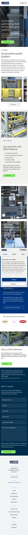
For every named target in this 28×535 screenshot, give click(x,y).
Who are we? (14, 509)
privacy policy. (10, 447)
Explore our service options (12, 307)
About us (5, 363)
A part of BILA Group (14, 512)
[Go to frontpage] (5, 3)
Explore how (6, 42)
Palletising (13, 104)
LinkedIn (14, 524)
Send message (7, 452)
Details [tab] (14, 254)
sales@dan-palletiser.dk (14, 482)
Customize (13, 284)
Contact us (8, 175)
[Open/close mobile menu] (26, 3)
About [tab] (23, 254)
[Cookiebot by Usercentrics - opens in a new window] (20, 250)
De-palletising (14, 496)
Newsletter (14, 502)
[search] (20, 3)
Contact (14, 499)
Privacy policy (14, 514)
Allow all (14, 279)
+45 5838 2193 (14, 477)
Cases (14, 490)
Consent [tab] (5, 254)
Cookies (14, 517)
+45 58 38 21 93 (14, 378)
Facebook (14, 527)
